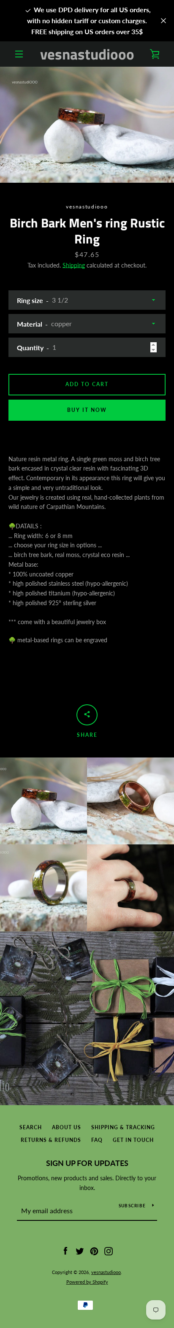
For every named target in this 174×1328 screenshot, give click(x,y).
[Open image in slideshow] (87, 125)
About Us (66, 1127)
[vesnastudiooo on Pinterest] (94, 1250)
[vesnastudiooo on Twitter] (80, 1250)
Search (30, 1127)
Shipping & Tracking (123, 1127)
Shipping (74, 265)
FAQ (97, 1140)
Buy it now (87, 410)
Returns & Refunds (51, 1140)
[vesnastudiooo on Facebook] (65, 1250)
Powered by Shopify (87, 1282)
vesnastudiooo (87, 54)
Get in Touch (133, 1140)
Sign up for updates (87, 1163)
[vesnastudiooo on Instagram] (108, 1250)
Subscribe (132, 1205)
